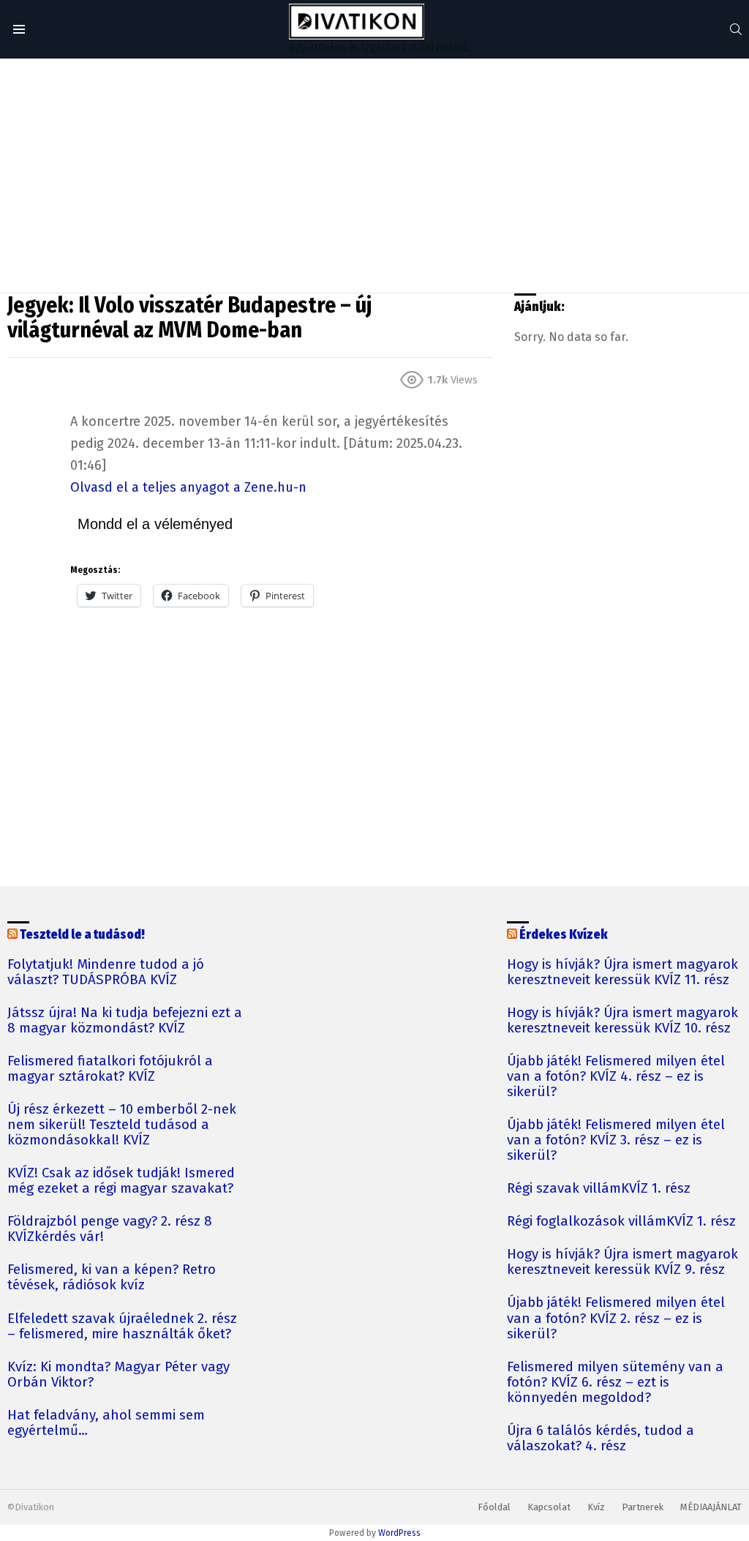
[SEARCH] (736, 29)
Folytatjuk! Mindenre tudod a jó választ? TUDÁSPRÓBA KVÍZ (105, 972)
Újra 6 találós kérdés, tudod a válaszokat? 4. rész (600, 1438)
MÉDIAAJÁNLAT (711, 1506)
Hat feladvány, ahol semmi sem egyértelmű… (106, 1423)
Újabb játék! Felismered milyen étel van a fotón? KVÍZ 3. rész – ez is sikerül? (616, 1140)
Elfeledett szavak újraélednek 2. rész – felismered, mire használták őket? (122, 1326)
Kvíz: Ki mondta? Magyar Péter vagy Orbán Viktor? (118, 1375)
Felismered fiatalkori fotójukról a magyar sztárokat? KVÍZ (110, 1069)
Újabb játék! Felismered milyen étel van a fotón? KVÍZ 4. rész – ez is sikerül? (616, 1077)
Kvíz (596, 1506)
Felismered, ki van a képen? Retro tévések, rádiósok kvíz (111, 1277)
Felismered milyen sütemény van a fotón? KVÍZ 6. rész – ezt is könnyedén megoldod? (615, 1383)
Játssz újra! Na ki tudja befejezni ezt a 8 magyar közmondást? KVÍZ (124, 1020)
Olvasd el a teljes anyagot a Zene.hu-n (188, 487)
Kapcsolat (549, 1506)
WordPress (399, 1533)
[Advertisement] (374, 175)
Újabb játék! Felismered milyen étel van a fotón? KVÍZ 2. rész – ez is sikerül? (616, 1318)
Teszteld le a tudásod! (82, 934)
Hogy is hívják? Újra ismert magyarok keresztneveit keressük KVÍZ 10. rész (622, 1020)
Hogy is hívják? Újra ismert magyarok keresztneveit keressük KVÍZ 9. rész (622, 1262)
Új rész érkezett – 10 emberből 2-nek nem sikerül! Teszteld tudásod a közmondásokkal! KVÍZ (121, 1125)
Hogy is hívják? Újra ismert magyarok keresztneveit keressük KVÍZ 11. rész (622, 972)
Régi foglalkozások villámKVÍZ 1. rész (621, 1221)
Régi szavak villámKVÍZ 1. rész (598, 1188)
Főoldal (494, 1506)
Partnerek (642, 1506)
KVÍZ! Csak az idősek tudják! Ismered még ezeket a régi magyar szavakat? (121, 1181)
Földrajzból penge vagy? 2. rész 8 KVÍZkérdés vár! (109, 1229)
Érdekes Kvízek (563, 934)
